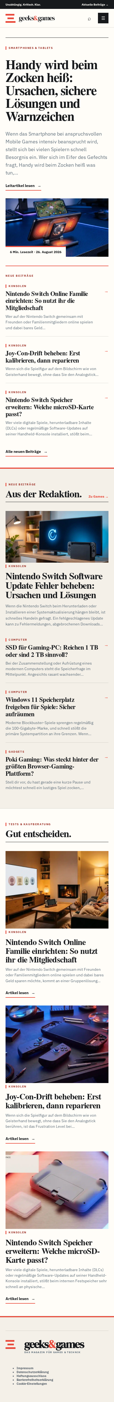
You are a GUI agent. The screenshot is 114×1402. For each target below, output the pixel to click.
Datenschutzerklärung (33, 1372)
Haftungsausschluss (31, 1376)
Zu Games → (98, 496)
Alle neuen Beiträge (27, 451)
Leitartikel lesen (23, 185)
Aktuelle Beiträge (95, 4)
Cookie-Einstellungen (32, 1384)
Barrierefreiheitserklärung (35, 1380)
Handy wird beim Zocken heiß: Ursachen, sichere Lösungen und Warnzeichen (51, 90)
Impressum (25, 1368)
